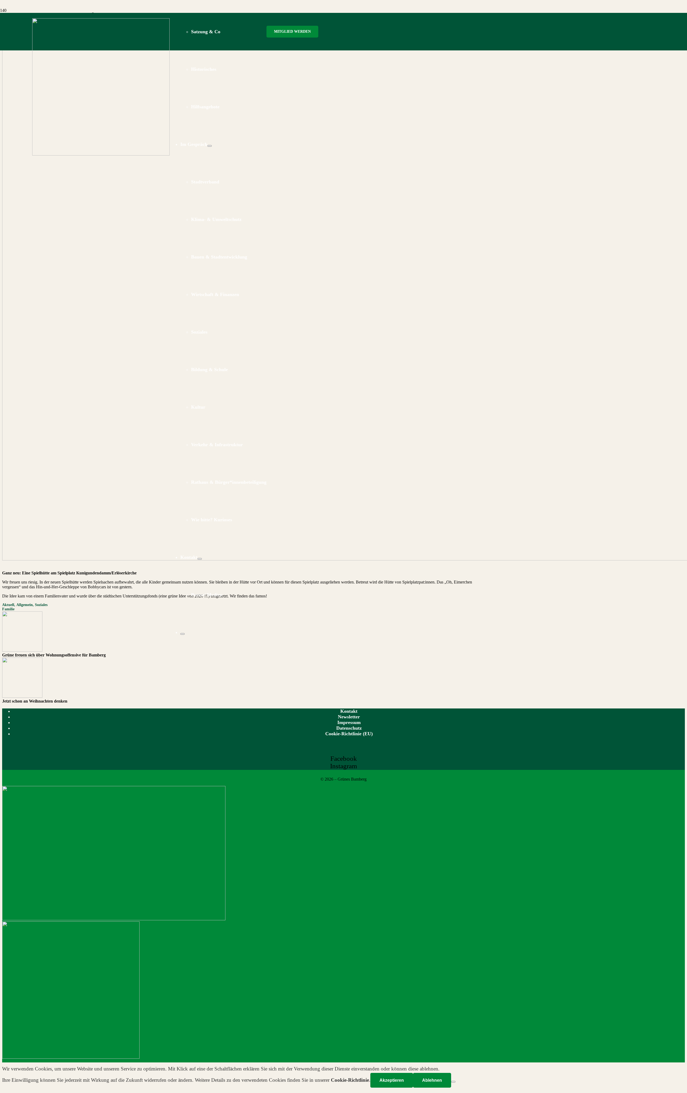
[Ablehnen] (453, 1082)
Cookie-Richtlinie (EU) (349, 733)
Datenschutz (349, 728)
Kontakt (348, 711)
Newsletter (349, 716)
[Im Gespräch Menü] (209, 146)
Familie (8, 609)
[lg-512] (101, 154)
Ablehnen (432, 1080)
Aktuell (8, 605)
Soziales (41, 605)
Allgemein (24, 605)
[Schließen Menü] (182, 634)
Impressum (349, 722)
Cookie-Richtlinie (350, 1080)
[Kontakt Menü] (200, 559)
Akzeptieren (391, 1080)
